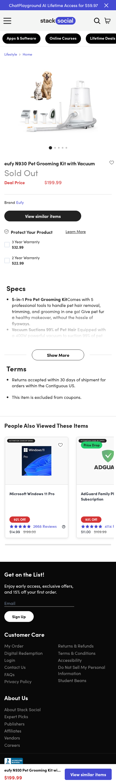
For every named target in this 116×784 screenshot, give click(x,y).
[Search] (97, 20)
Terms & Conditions (76, 653)
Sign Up (19, 616)
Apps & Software (21, 38)
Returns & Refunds (76, 646)
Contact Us (15, 667)
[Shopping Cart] (107, 20)
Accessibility (70, 660)
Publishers (14, 724)
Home (27, 54)
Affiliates (12, 731)
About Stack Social (22, 709)
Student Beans (72, 680)
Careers (12, 745)
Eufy (20, 202)
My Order (13, 646)
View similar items (43, 216)
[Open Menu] (8, 20)
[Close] (106, 5)
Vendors (12, 738)
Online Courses (63, 38)
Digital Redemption (23, 653)
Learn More (76, 231)
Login (9, 660)
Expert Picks (16, 716)
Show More (58, 355)
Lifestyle (10, 54)
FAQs (9, 674)
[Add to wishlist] (111, 162)
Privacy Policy (18, 681)
